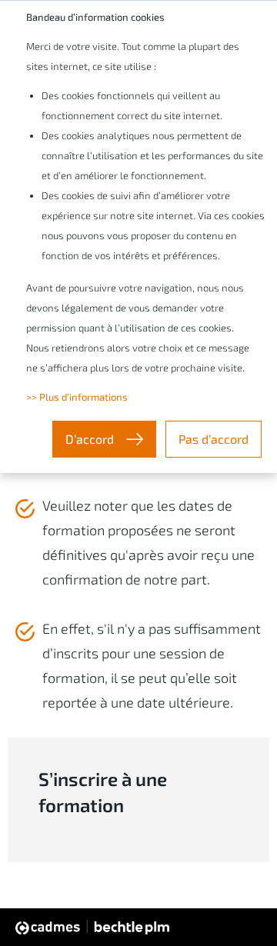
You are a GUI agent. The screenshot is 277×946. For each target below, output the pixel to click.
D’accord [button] (91, 438)
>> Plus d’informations (77, 397)
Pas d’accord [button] (214, 438)
